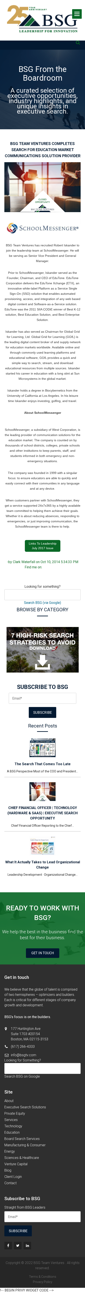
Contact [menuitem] (10, 1183)
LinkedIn (51, 567)
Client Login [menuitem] (13, 1177)
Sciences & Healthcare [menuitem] (21, 1158)
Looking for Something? (22, 1060)
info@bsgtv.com (23, 1055)
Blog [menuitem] (7, 1170)
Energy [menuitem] (9, 1151)
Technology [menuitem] (13, 1126)
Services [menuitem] (11, 1120)
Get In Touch (42, 953)
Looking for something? (42, 586)
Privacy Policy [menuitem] (42, 1282)
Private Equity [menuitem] (14, 1113)
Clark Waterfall (24, 562)
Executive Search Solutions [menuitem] (25, 1107)
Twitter (57, 567)
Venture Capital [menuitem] (15, 1164)
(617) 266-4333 (23, 1046)
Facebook (45, 567)
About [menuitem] (9, 1101)
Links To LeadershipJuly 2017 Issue (42, 546)
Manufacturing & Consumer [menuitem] (25, 1145)
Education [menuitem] (12, 1132)
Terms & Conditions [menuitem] (42, 1276)
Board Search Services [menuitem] (22, 1139)
